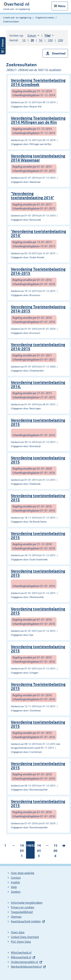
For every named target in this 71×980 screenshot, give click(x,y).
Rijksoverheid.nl (21, 957)
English (15, 882)
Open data (17, 932)
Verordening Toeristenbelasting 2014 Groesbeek (38, 82)
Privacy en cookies (22, 907)
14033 (39, 851)
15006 (55, 851)
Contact (16, 878)
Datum (33, 35)
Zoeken (16, 892)
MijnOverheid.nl (21, 953)
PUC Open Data (21, 942)
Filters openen (3, 45)
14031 (22, 851)
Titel (49, 35)
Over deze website (22, 873)
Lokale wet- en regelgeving (17, 17)
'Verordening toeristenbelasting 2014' (38, 233)
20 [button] (32, 40)
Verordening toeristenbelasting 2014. (38, 384)
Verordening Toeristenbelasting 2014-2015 (38, 271)
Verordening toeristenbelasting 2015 (38, 422)
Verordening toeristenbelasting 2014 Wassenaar (38, 158)
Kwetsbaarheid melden (26, 921)
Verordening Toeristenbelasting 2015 (38, 686)
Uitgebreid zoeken (44, 17)
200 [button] (60, 40)
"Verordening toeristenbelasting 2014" (32, 195)
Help (14, 887)
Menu (61, 6)
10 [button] (24, 40)
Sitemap (16, 917)
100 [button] (50, 40)
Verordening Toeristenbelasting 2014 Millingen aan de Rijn (38, 120)
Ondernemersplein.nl (24, 962)
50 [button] (40, 40)
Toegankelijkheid (22, 912)
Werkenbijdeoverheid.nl (26, 967)
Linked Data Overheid (25, 937)
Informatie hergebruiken (27, 903)
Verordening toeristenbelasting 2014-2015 (38, 346)
